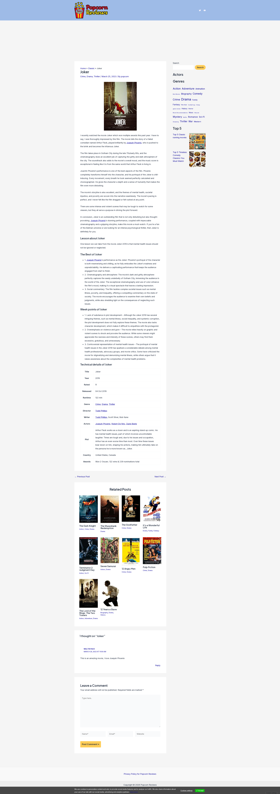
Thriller (97, 76)
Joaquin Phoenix (134, 143)
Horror (190, 109)
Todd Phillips (101, 411)
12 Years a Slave (109, 609)
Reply (157, 665)
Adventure (88, 618)
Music (191, 113)
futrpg (198, 105)
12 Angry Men (128, 568)
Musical (196, 112)
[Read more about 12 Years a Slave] (110, 592)
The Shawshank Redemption (108, 527)
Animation (200, 89)
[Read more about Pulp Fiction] (152, 550)
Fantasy (156, 531)
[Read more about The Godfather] (131, 508)
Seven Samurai (108, 566)
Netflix (185, 117)
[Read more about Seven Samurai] (110, 550)
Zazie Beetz (131, 424)
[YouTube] (205, 10)
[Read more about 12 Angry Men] (131, 551)
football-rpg (191, 105)
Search (176, 63)
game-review (176, 109)
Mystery (177, 116)
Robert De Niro (118, 424)
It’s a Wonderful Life (151, 526)
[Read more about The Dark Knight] (88, 509)
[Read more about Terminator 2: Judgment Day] (88, 551)
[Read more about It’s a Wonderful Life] (152, 509)
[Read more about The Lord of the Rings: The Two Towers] (88, 593)
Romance (193, 117)
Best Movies (176, 94)
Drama (90, 76)
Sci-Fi (87, 573)
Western (197, 121)
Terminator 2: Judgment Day (86, 568)
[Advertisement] (140, 37)
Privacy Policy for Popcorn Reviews (140, 774)
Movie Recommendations (180, 112)
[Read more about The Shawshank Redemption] (110, 509)
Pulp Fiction (149, 567)
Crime (83, 76)
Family (150, 531)
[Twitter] (200, 10)
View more (134, 792)
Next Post (160, 477)
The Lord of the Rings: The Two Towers (87, 612)
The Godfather (129, 524)
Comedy (197, 93)
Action (81, 529)
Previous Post (82, 477)
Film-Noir (184, 105)
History (103, 615)
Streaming (176, 122)
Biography (104, 613)
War (190, 121)
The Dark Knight (87, 525)
